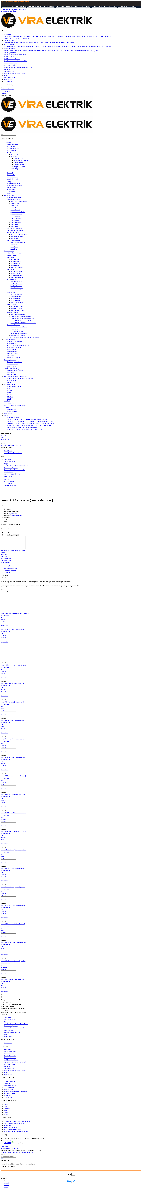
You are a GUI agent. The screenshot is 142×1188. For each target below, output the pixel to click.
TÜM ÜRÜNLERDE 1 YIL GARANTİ (14, 7)
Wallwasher (14, 38)
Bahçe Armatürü (9, 55)
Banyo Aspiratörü (9, 77)
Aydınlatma (7, 1050)
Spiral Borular (54, 51)
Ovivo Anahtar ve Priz (11, 42)
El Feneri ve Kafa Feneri (99, 36)
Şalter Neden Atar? (10, 1125)
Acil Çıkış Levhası (9, 1068)
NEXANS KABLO (9, 47)
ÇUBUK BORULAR (74, 51)
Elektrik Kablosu (9, 1054)
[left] (1, 994)
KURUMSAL (4, 1014)
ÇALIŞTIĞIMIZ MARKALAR (8, 1101)
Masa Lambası (8, 1097)
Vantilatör (7, 1066)
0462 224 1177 (7, 1140)
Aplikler (76, 36)
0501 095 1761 (7, 1143)
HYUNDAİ (10, 67)
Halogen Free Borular (43, 51)
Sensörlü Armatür (68, 36)
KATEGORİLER (5, 1046)
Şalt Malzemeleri (9, 1064)
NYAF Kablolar (51, 47)
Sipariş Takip (5, 11)
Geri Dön (3, 489)
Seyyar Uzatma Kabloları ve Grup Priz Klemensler (96, 47)
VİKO (5, 67)
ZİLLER (15, 63)
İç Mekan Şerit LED (18, 36)
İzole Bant (83, 51)
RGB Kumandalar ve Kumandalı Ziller (15, 1091)
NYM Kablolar (33, 47)
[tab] (9, 566)
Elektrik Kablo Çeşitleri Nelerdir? (14, 1123)
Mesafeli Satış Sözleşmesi (12, 474)
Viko (5, 1110)
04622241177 (8, 451)
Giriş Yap (3, 435)
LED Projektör (28, 36)
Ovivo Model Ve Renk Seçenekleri (14, 470)
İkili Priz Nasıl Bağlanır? (11, 1127)
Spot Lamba (48, 36)
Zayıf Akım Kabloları (73, 47)
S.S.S (2, 441)
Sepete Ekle (4, 625)
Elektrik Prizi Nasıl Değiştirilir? (13, 1129)
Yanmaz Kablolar (61, 47)
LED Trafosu (8, 36)
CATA (15, 67)
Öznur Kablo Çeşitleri (11, 468)
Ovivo (6, 1112)
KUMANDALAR (8, 63)
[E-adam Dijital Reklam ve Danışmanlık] (71, 1174)
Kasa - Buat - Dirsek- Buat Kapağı (25, 51)
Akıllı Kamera (16, 59)
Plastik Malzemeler (10, 1056)
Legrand (20, 67)
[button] (4, 93)
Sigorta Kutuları (9, 1074)
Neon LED (40, 36)
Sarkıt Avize (21, 38)
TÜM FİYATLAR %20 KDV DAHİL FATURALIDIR (73, 7)
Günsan (6, 1115)
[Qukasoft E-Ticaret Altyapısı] (71, 1181)
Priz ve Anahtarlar (10, 1052)
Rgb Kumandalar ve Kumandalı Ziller (15, 1062)
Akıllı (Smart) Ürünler (11, 1060)
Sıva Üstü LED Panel (85, 36)
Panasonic (7, 1108)
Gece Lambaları (57, 36)
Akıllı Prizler (8, 59)
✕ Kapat (16, 535)
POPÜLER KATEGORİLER (8, 1078)
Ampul (35, 36)
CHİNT (31, 67)
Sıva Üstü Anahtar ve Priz (42, 42)
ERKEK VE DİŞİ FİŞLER (93, 51)
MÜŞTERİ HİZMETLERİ (7, 1040)
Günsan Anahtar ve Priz (26, 42)
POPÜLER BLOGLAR (7, 1118)
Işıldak (27, 38)
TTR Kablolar (42, 47)
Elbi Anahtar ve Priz (69, 42)
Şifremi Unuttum (16, 445)
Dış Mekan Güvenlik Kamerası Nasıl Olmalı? (18, 1121)
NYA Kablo (17, 47)
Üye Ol (3, 437)
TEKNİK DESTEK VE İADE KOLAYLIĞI (40, 7)
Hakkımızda (7, 460)
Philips (6, 1104)
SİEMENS (26, 67)
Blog (5, 1034)
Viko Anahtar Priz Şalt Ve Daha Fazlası (16, 466)
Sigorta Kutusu (8, 1089)
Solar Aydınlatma (20, 55)
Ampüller (7, 1083)
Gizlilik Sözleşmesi (9, 462)
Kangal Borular (9, 51)
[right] (1, 996)
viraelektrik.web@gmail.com (10, 1148)
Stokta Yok (4, 677)
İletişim (15, 11)
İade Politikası (8, 472)
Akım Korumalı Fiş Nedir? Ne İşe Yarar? (16, 1132)
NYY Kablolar (25, 47)
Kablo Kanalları (64, 51)
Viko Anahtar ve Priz (56, 42)
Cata (5, 1106)
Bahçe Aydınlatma (10, 1058)
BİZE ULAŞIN (4, 1135)
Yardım (11, 11)
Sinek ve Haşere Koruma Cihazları (14, 1070)
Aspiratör (7, 1072)
